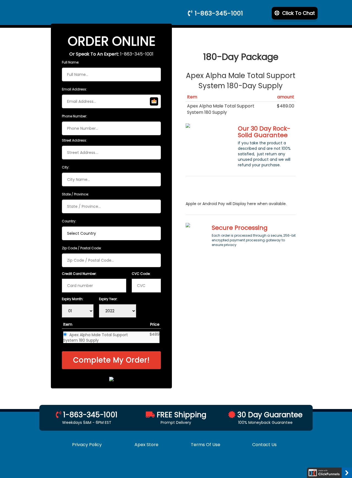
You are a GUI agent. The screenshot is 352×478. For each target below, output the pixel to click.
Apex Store (146, 444)
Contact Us (264, 444)
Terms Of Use (205, 444)
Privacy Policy (87, 444)
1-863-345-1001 (218, 13)
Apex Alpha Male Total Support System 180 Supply (95, 337)
